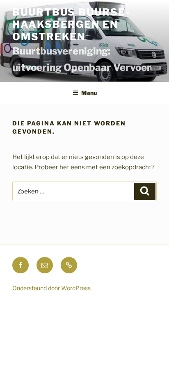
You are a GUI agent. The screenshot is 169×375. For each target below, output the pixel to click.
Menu (89, 92)
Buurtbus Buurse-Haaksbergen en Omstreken (71, 24)
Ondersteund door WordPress (51, 287)
